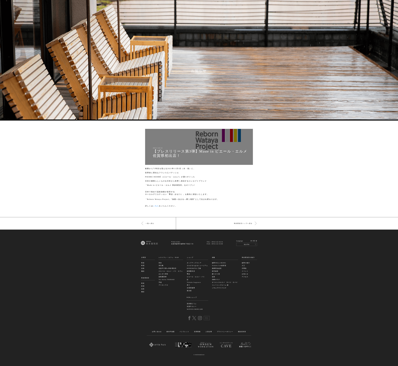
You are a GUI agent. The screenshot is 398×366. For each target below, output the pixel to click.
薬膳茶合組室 (217, 268)
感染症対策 (242, 331)
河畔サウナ (216, 279)
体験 (213, 257)
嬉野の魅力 (246, 263)
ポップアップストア (194, 263)
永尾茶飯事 (191, 288)
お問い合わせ (157, 331)
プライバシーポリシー (225, 331)
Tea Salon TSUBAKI (167, 279)
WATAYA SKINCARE (195, 309)
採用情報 (197, 331)
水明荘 (143, 257)
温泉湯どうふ (192, 303)
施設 (142, 271)
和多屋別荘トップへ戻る (243, 223)
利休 (160, 263)
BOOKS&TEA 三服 (194, 268)
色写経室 (215, 271)
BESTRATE (206, 318)
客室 (142, 263)
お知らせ (245, 274)
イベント (245, 271)
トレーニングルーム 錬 (220, 285)
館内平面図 (171, 331)
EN (252, 241)
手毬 (160, 282)
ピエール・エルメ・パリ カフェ (171, 271)
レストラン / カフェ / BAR (169, 257)
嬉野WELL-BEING (219, 263)
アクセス (245, 277)
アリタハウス (163, 285)
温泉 (142, 268)
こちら (156, 206)
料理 (142, 265)
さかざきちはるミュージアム (197, 265)
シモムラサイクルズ (219, 288)
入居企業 (209, 331)
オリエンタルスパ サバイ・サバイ (225, 282)
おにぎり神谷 (163, 274)
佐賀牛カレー (192, 306)
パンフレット (184, 331)
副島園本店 (191, 271)
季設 (188, 274)
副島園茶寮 (163, 277)
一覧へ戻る (150, 223)
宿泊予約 (246, 244)
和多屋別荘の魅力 (248, 257)
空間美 (244, 268)
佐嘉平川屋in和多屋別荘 (168, 268)
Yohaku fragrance (194, 282)
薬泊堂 (189, 290)
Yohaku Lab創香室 (219, 265)
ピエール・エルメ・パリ (196, 277)
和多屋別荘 (145, 278)
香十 (188, 285)
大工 (243, 265)
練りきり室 (216, 274)
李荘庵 (161, 265)
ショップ (190, 257)
